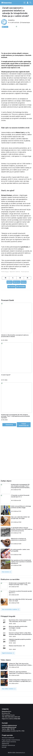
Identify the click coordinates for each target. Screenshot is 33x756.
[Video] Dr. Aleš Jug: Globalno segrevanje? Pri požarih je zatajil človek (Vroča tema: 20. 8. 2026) (20, 672)
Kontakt (4, 747)
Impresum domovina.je (8, 745)
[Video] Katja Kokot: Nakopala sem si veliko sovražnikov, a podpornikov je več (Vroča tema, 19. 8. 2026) (20, 680)
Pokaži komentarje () (24, 424)
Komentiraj (9, 424)
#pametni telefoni (15, 271)
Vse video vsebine (8, 688)
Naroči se (17, 282)
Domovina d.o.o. (6, 711)
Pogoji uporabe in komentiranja (11, 740)
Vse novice (11, 286)
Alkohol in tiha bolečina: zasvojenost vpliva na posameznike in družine (14, 335)
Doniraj (23, 282)
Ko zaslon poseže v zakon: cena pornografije (20, 550)
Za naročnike (21, 286)
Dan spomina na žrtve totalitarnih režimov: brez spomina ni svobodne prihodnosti (21, 561)
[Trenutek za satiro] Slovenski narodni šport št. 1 (20, 496)
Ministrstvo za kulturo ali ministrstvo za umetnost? (18, 539)
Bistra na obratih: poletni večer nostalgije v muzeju (18, 627)
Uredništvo (11, 20)
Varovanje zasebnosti (8, 737)
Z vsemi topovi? (5, 375)
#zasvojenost (25, 271)
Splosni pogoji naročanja (9, 741)
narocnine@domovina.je (9, 727)
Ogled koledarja (7, 653)
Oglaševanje (5, 743)
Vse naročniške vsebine (9, 609)
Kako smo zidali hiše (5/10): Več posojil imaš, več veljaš (20, 517)
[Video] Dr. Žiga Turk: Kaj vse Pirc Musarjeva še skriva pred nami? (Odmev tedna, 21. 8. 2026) (20, 664)
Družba (6, 26)
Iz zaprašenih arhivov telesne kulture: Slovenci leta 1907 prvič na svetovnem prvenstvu (21, 529)
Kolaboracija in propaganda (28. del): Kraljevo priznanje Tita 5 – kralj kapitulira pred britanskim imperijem (15, 416)
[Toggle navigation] (24, 2)
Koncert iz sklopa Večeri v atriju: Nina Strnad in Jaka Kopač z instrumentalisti (20, 633)
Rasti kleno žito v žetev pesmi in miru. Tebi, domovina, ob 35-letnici (20, 620)
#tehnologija (5, 271)
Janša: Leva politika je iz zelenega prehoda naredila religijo (21, 507)
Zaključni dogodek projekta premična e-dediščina (20, 640)
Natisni (9, 282)
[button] (31, 2)
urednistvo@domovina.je (9, 725)
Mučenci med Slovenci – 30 (17, 646)
